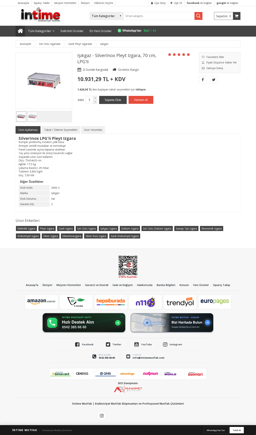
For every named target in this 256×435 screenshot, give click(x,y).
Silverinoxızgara (71, 236)
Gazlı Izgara (66, 228)
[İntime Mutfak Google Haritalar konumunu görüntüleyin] (172, 322)
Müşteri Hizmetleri (68, 285)
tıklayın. (140, 89)
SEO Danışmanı (128, 383)
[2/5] (172, 54)
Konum (184, 285)
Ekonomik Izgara (211, 228)
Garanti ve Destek (97, 285)
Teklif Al (237, 430)
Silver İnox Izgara (96, 236)
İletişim (47, 285)
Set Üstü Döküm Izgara (157, 228)
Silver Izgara (50, 236)
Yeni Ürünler (201, 285)
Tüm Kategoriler (39, 31)
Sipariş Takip (221, 285)
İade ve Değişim (123, 285)
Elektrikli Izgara (26, 228)
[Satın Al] (141, 100)
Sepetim (223, 16)
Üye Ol (178, 3)
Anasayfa (32, 285)
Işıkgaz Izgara (108, 228)
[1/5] (169, 54)
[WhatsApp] (139, 31)
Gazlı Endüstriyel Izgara (125, 236)
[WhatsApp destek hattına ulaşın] (84, 322)
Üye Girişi (160, 3)
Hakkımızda (145, 285)
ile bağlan (199, 3)
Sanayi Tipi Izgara (186, 228)
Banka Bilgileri (166, 285)
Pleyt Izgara (47, 228)
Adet (81, 100)
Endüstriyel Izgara (28, 236)
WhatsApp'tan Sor (216, 430)
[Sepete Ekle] (113, 100)
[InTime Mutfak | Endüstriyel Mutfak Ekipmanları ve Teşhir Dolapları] (42, 24)
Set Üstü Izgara (86, 228)
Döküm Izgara (129, 228)
